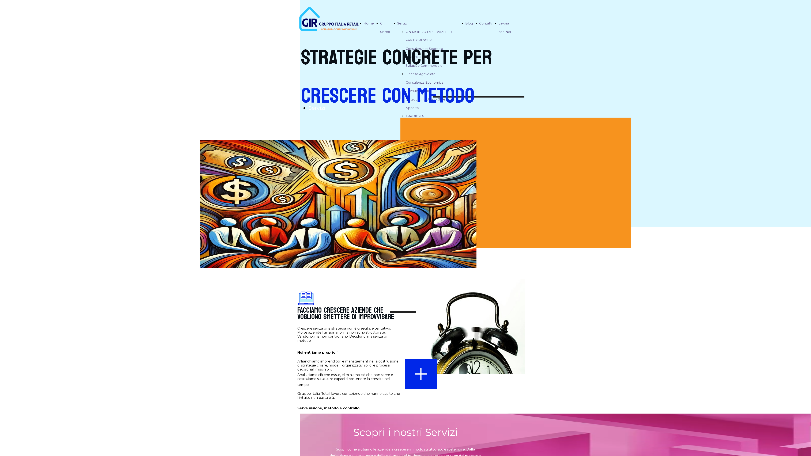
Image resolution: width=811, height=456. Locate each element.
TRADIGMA (415, 116)
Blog (469, 23)
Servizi (402, 23)
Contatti (485, 23)
